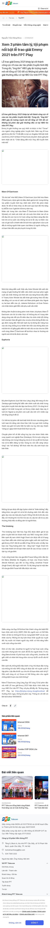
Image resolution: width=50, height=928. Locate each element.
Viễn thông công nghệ (32, 25)
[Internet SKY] (9, 739)
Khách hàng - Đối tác (9, 874)
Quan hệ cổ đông (8, 878)
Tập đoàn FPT (7, 882)
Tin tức (11, 18)
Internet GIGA (24, 722)
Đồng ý (34, 923)
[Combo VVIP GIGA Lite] (9, 752)
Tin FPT (21, 18)
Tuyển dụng (6, 885)
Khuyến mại (17, 25)
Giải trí (45, 25)
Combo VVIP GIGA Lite (27, 749)
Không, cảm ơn (15, 923)
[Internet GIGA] (9, 725)
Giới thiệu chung (7, 867)
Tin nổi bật (6, 25)
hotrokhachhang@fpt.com (15, 850)
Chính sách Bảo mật (27, 914)
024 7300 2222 (11, 854)
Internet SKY (23, 736)
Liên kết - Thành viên (9, 870)
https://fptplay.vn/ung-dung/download (30, 691)
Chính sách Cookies (29, 911)
